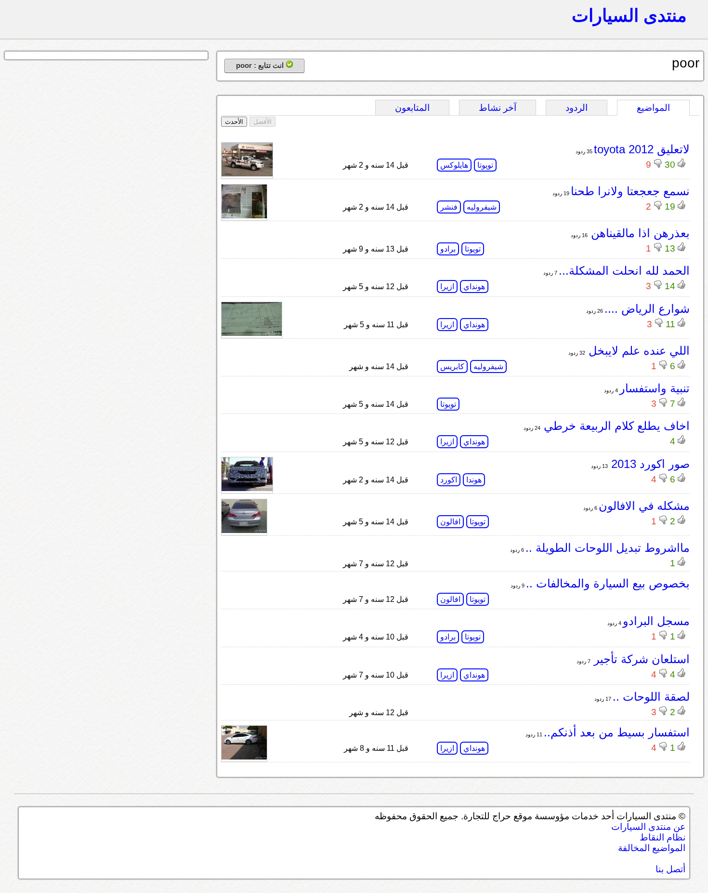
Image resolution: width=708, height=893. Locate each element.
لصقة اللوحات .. (651, 696)
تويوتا (485, 165)
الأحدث (234, 121)
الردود (576, 108)
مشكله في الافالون (644, 505)
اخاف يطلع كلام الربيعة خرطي (615, 425)
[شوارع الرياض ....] (252, 333)
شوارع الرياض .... (647, 308)
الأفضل (262, 121)
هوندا (474, 480)
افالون (450, 522)
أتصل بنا (670, 869)
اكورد (448, 480)
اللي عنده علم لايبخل (637, 350)
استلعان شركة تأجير (640, 659)
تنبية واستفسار (654, 388)
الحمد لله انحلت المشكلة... (624, 270)
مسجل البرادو (656, 620)
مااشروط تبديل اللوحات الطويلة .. (607, 547)
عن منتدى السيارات (648, 827)
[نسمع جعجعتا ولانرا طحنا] (244, 216)
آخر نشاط (497, 108)
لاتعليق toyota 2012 (642, 149)
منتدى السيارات (629, 15)
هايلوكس (454, 165)
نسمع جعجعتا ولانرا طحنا (630, 191)
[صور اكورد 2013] (247, 488)
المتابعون (412, 108)
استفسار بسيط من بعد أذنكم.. (617, 732)
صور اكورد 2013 (649, 463)
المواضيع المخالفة (651, 848)
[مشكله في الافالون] (244, 530)
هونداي (474, 286)
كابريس (452, 366)
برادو (448, 249)
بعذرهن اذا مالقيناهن (639, 233)
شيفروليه (482, 207)
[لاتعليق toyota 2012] (247, 174)
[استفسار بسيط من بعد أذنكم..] (244, 757)
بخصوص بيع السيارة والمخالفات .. (608, 583)
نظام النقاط (662, 837)
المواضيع (653, 108)
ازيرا (447, 286)
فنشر (449, 207)
